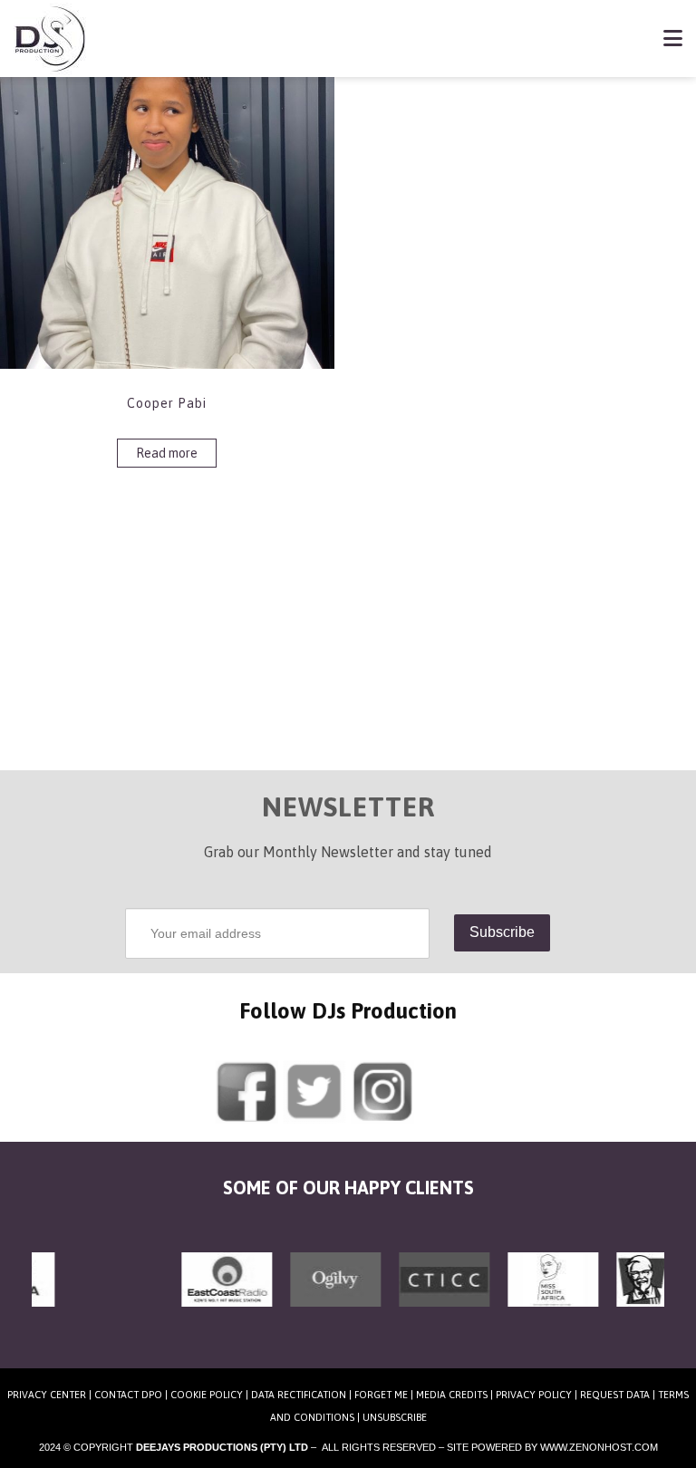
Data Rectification (298, 1394)
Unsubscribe (394, 1417)
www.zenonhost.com (599, 1447)
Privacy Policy (534, 1394)
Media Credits (452, 1394)
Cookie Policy (206, 1394)
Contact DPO (128, 1394)
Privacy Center (46, 1394)
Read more (167, 453)
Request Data (615, 1394)
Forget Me (381, 1394)
